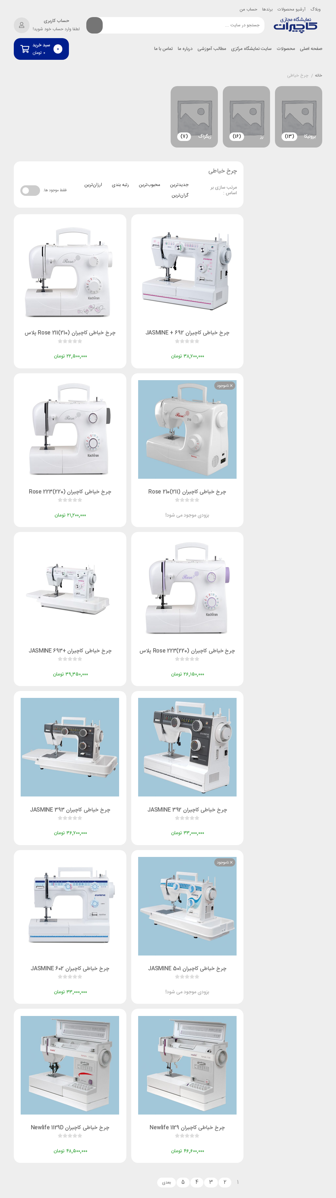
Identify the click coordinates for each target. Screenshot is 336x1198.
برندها (267, 9)
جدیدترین (179, 185)
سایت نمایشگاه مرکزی (251, 49)
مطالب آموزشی (212, 49)
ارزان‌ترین (93, 185)
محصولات (286, 49)
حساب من (248, 9)
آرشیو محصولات (291, 9)
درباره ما (185, 49)
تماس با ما (163, 49)
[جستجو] (94, 25)
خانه (318, 76)
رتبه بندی (120, 185)
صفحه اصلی (311, 49)
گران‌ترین (180, 195)
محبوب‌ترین (149, 185)
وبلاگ (315, 9)
